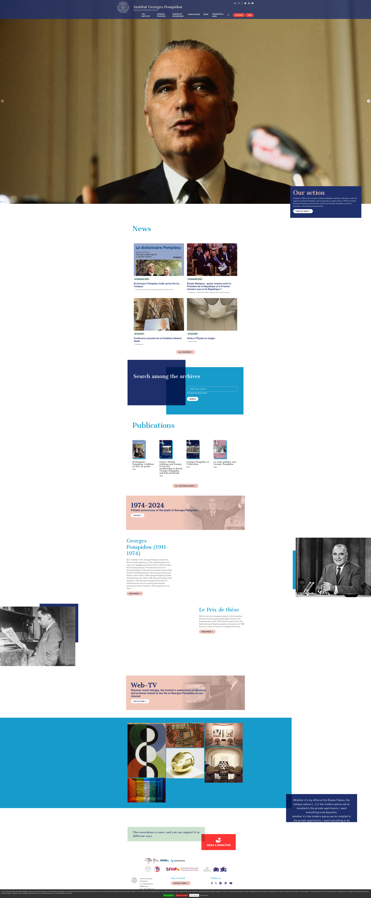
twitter (242, 3)
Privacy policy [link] (204, 895)
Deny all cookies (181, 895)
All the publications (184, 486)
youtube (252, 3)
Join (249, 15)
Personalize (194, 895)
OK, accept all (168, 895)
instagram (245, 3)
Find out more (302, 211)
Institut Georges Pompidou (157, 7)
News (205, 14)
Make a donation (219, 845)
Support (239, 15)
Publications (194, 14)
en (235, 3)
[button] (0, 201)
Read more (134, 593)
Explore (136, 515)
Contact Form (179, 883)
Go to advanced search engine (197, 393)
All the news (184, 352)
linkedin (249, 3)
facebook (239, 3)
